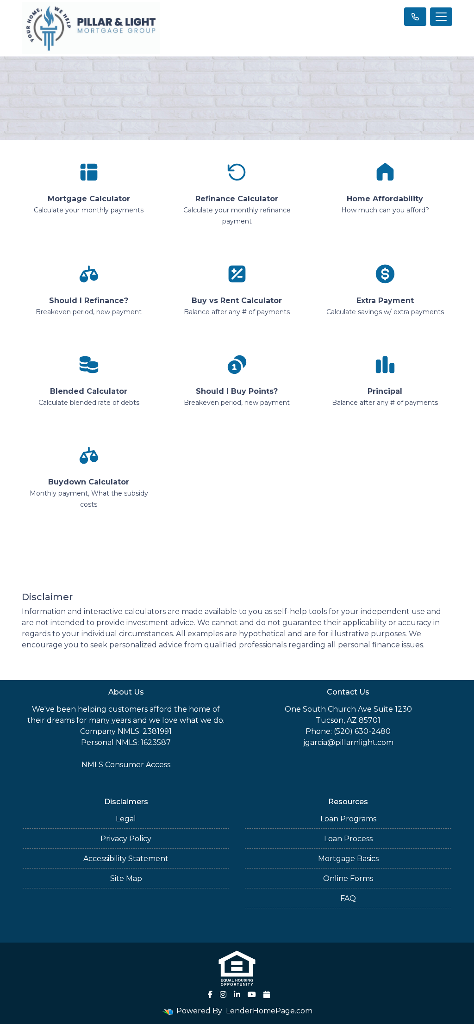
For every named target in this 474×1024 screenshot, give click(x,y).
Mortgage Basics (348, 858)
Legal (126, 818)
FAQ (348, 898)
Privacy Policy (125, 838)
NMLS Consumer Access (125, 764)
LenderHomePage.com (269, 1010)
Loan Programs (348, 818)
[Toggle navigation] (441, 16)
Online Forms (348, 878)
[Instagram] (223, 994)
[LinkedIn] (237, 994)
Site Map (126, 878)
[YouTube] (252, 994)
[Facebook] (210, 994)
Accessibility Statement (125, 858)
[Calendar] (266, 994)
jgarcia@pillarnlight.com (348, 742)
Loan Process (348, 838)
